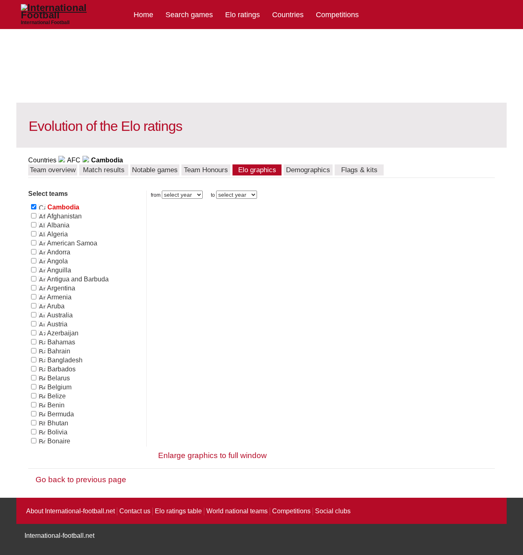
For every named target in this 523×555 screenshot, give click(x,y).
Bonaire (58, 441)
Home (143, 15)
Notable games (155, 170)
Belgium (59, 387)
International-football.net (59, 535)
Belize (56, 396)
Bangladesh (64, 360)
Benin (55, 405)
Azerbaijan (62, 333)
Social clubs (333, 511)
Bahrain (58, 351)
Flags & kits (359, 170)
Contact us (134, 511)
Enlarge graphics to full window (212, 455)
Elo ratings (242, 15)
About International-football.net (70, 511)
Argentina (60, 288)
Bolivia (56, 432)
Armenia (59, 297)
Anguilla (58, 270)
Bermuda (60, 414)
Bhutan (57, 423)
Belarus (58, 378)
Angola (57, 261)
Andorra (58, 252)
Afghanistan (64, 216)
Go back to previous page (81, 479)
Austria (56, 324)
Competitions (337, 15)
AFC (73, 160)
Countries (288, 15)
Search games (189, 15)
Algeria (57, 234)
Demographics (308, 170)
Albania (57, 225)
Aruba (55, 306)
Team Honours (206, 170)
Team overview (53, 170)
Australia (59, 315)
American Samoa (71, 243)
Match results (104, 170)
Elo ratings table (178, 511)
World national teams (237, 511)
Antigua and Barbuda (77, 279)
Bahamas (60, 342)
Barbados (61, 369)
